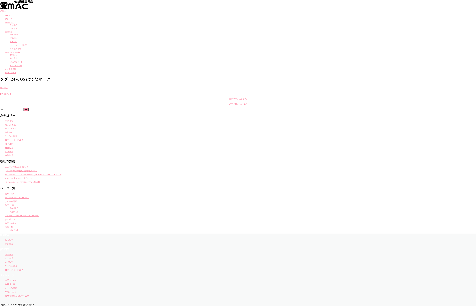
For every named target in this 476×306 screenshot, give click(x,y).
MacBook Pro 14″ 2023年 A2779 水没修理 (22, 182)
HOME (7, 16)
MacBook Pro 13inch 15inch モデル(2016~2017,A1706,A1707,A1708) (33, 174)
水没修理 (13, 42)
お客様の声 (10, 219)
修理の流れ (9, 23)
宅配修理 (13, 29)
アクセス (8, 19)
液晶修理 (13, 38)
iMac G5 (5, 93)
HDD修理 (14, 34)
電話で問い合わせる (238, 99)
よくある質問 (10, 69)
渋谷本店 (14, 230)
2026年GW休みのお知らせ (16, 167)
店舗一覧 (9, 227)
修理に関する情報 (12, 52)
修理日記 (8, 32)
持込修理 (13, 25)
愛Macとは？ (10, 194)
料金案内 (13, 58)
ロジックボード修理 (18, 45)
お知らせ (13, 55)
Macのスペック (16, 62)
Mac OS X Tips (16, 66)
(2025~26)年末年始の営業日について (21, 171)
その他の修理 (15, 49)
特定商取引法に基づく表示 (17, 198)
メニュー (4, 11)
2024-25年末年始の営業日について (20, 178)
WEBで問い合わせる (238, 104)
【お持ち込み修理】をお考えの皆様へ (22, 216)
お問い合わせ (10, 73)
